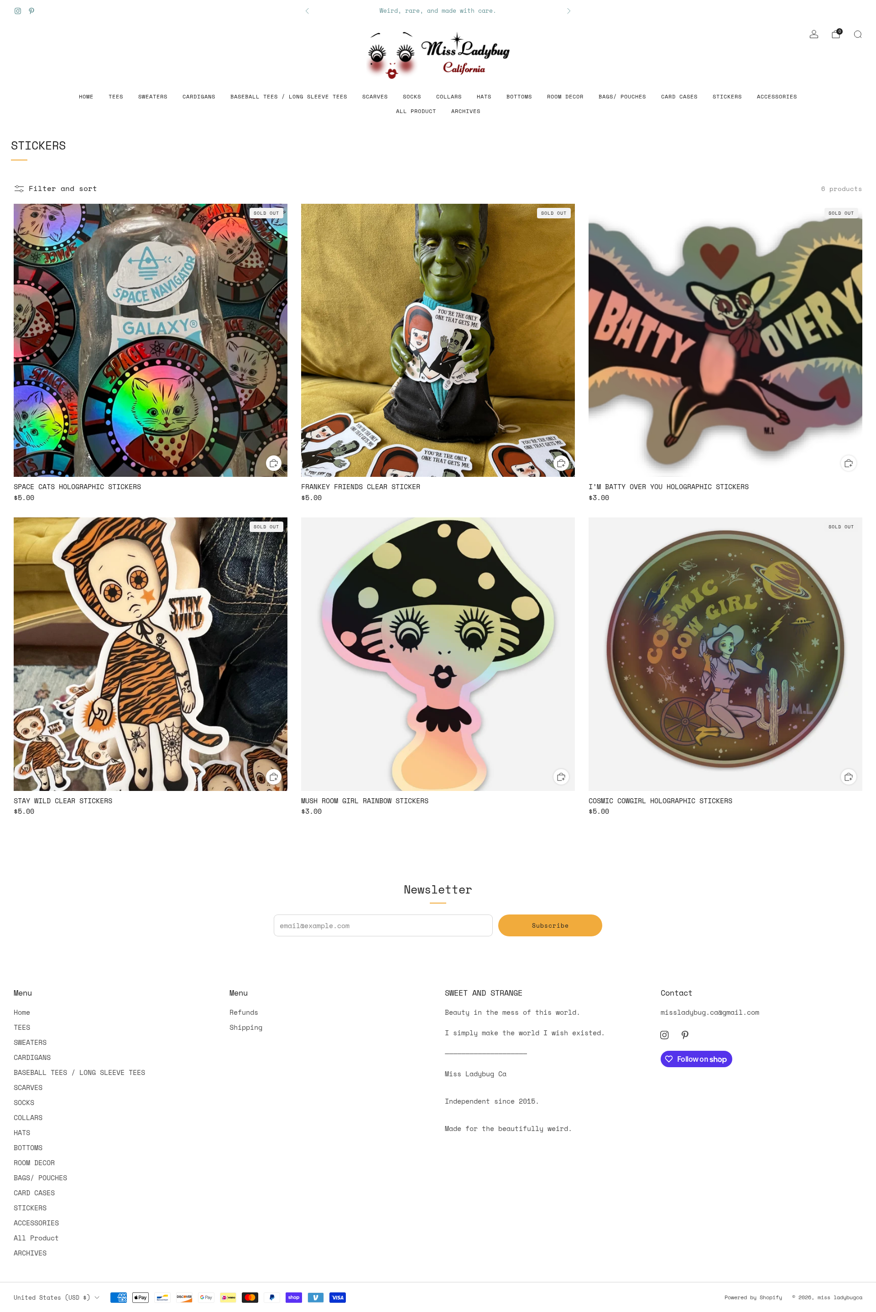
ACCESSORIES (777, 96)
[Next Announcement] (569, 11)
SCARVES (375, 96)
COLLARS (449, 96)
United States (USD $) (52, 1297)
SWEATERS (152, 96)
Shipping (245, 1027)
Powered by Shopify (753, 1297)
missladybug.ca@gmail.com (710, 1012)
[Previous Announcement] (307, 11)
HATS (484, 96)
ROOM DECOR (565, 96)
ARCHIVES (465, 111)
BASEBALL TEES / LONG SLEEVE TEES (288, 96)
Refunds (243, 1012)
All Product (416, 111)
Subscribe (550, 925)
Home (86, 96)
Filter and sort (63, 188)
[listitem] (438, 11)
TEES (116, 96)
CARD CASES (679, 96)
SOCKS (412, 96)
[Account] (814, 34)
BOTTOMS (519, 96)
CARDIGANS (198, 96)
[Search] (857, 34)
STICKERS (727, 96)
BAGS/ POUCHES (622, 96)
